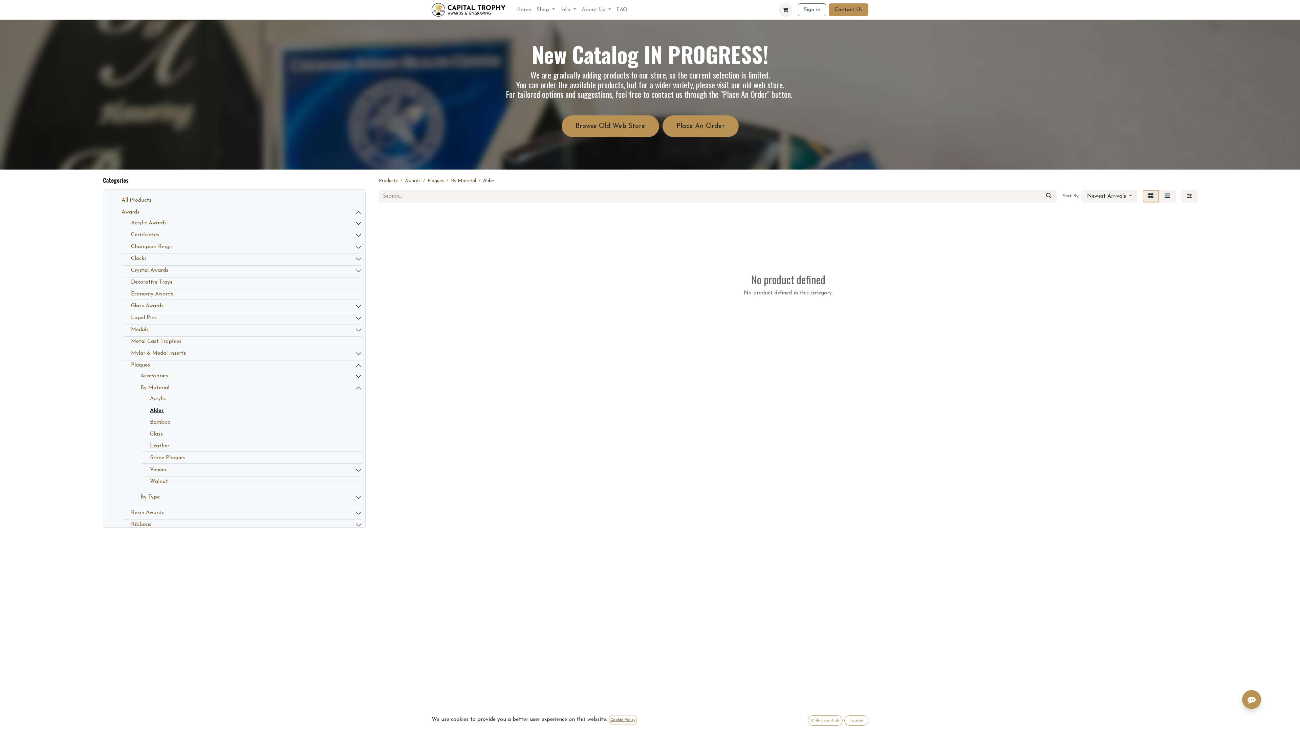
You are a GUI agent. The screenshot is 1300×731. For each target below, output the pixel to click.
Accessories (154, 376)
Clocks (139, 258)
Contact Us (849, 10)
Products (388, 180)
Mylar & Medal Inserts (158, 353)
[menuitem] (524, 10)
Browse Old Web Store (610, 126)
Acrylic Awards (149, 223)
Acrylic (158, 398)
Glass (156, 434)
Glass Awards (147, 306)
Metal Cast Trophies (156, 341)
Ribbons (141, 524)
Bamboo (160, 422)
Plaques (140, 365)
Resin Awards (147, 512)
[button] (1109, 196)
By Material (154, 388)
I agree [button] (856, 720)
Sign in (812, 10)
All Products (136, 200)
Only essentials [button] (825, 720)
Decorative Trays (151, 282)
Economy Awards (152, 294)
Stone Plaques (167, 458)
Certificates (145, 235)
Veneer (158, 469)
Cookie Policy (622, 720)
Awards (130, 212)
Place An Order (700, 126)
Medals (140, 329)
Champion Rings (151, 246)
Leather (159, 446)
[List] (1167, 196)
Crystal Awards (149, 270)
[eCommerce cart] (785, 10)
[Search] (1048, 196)
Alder (157, 410)
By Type (150, 497)
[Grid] (1151, 196)
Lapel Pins (144, 317)
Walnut (159, 481)
